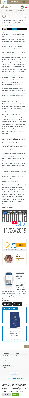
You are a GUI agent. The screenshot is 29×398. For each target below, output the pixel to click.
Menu (24, 2)
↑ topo (26, 346)
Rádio (17, 353)
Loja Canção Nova (10, 308)
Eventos (5, 350)
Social (5, 367)
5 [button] (21, 339)
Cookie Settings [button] (6, 394)
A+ (4, 16)
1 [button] (8, 339)
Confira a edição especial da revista (14, 249)
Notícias (5, 355)
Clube (4, 360)
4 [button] (18, 339)
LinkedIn (23, 378)
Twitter (11, 378)
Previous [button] (4, 325)
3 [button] (14, 339)
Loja (17, 355)
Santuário (6, 362)
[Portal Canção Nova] (4, 2)
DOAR (14, 373)
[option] (14, 325)
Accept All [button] (15, 394)
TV (17, 350)
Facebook (7, 378)
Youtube (15, 378)
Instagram (19, 378)
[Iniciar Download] (3, 32)
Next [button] (25, 325)
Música (5, 358)
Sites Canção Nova (27, 2)
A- (7, 16)
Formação (6, 353)
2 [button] (11, 339)
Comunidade (6, 365)
